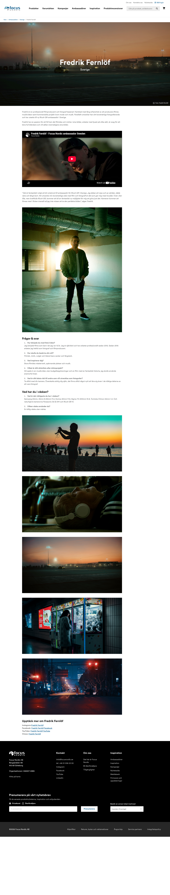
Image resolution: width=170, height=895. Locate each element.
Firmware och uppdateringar (116, 779)
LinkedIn (59, 778)
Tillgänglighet (89, 770)
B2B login (160, 3)
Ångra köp (118, 829)
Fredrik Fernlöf (37, 725)
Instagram (60, 767)
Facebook (60, 770)
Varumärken (48, 9)
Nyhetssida (148, 3)
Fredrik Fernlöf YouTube (40, 731)
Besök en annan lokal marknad (123, 804)
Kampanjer (63, 9)
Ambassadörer (79, 9)
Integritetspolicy (154, 829)
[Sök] (157, 8)
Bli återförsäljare (90, 766)
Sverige (22, 20)
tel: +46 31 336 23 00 (65, 763)
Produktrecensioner (113, 9)
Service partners (135, 829)
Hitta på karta (14, 776)
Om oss (128, 3)
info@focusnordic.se (64, 759)
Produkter (34, 9)
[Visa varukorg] (164, 8)
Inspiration (95, 9)
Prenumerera (89, 809)
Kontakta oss (138, 3)
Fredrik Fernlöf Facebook (41, 728)
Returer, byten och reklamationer (94, 829)
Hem (5, 20)
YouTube (59, 774)
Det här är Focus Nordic (90, 760)
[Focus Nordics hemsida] (12, 8)
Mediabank (115, 774)
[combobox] (143, 8)
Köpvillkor (71, 829)
